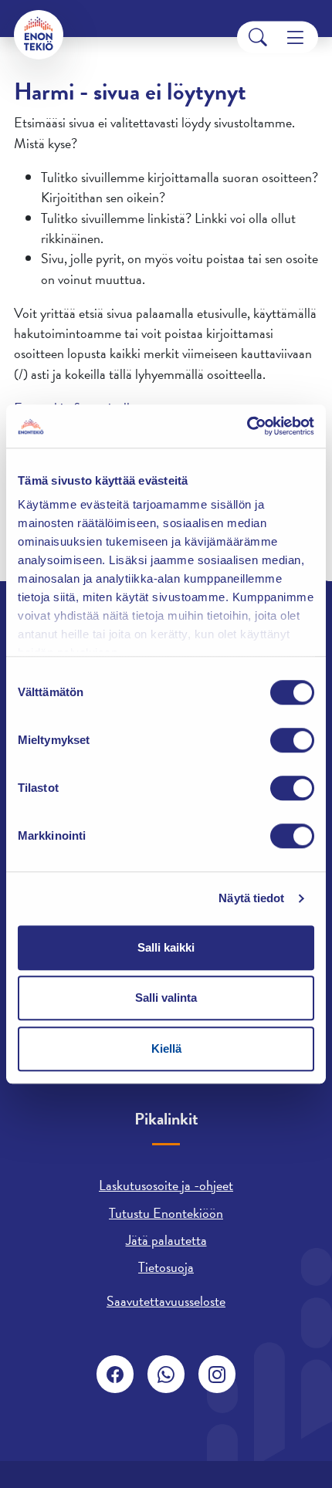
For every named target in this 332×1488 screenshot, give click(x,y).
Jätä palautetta (166, 1239)
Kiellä (166, 1048)
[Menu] (295, 37)
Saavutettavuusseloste (166, 1300)
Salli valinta (166, 997)
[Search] (258, 37)
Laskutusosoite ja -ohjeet (166, 1185)
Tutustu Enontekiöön (166, 1212)
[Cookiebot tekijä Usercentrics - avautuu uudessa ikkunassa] (246, 426)
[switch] (292, 740)
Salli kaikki (166, 947)
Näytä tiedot (251, 898)
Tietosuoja (166, 1266)
